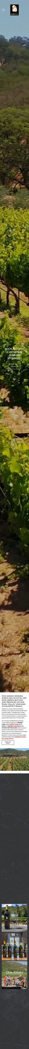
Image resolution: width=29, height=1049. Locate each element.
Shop (14, 915)
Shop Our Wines (8, 742)
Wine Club (14, 944)
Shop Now (14, 366)
